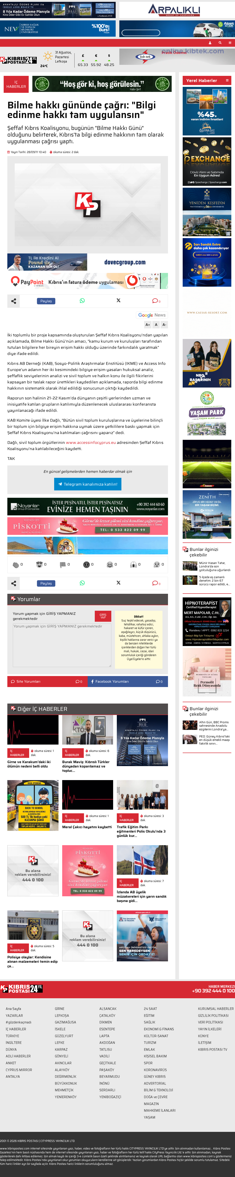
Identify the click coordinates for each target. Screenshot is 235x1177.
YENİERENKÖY (66, 1097)
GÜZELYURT (64, 1036)
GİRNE (59, 1008)
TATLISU (105, 1049)
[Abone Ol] (152, 315)
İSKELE (60, 1029)
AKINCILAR (63, 1063)
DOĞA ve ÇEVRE (156, 1097)
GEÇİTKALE (107, 1063)
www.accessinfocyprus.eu (91, 442)
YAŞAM (149, 1117)
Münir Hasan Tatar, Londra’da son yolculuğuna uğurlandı (214, 566)
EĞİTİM (149, 1015)
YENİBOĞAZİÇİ (110, 1097)
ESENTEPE (107, 1029)
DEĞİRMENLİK (65, 1076)
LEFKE (59, 1042)
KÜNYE (203, 1036)
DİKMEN (105, 1022)
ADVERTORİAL (155, 1083)
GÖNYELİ (61, 1056)
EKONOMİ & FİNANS (159, 1029)
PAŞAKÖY (106, 1069)
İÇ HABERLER (16, 84)
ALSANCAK (107, 1008)
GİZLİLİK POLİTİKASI (213, 1015)
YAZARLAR (14, 1015)
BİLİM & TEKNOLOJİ (158, 1090)
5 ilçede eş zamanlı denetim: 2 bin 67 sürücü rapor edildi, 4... (214, 581)
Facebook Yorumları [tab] (112, 681)
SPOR (148, 1063)
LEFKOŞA (62, 1015)
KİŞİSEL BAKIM (155, 1056)
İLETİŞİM (204, 1042)
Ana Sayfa (13, 1008)
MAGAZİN (151, 1103)
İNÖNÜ (104, 1083)
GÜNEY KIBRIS (155, 1076)
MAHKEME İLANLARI (160, 1110)
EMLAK (149, 1049)
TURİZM (150, 1042)
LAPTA (104, 1036)
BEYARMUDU (109, 1076)
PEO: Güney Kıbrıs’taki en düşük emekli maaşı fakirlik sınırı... (214, 740)
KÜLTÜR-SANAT (156, 1036)
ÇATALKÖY (107, 1015)
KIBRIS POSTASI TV (212, 1049)
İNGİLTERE (14, 1042)
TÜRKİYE (12, 1036)
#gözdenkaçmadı (18, 1022)
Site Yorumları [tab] (28, 681)
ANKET (11, 1063)
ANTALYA (13, 1076)
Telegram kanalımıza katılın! (90, 484)
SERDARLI (107, 1090)
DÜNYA (11, 1049)
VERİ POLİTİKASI (210, 1022)
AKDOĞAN (107, 1042)
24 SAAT (150, 1008)
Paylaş (46, 301)
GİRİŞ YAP (103, 616)
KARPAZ (61, 1049)
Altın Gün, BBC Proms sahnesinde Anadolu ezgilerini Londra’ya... (214, 726)
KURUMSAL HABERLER (216, 1008)
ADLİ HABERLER (18, 1056)
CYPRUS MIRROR (19, 1069)
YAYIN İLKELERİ (209, 1029)
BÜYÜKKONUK (66, 1083)
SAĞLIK (149, 1022)
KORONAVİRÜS (155, 1069)
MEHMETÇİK (64, 1090)
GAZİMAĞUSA (65, 1022)
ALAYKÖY (62, 1069)
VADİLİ (104, 1056)
